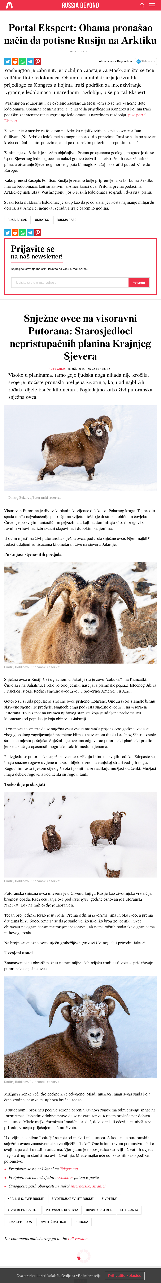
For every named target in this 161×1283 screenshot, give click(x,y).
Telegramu (69, 1169)
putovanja (129, 1210)
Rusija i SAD (67, 220)
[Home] (9, 5)
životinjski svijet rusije (73, 1199)
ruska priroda (20, 1222)
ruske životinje (99, 1210)
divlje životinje (53, 1222)
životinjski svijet (23, 1210)
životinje (109, 1199)
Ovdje (66, 1276)
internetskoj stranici (87, 1186)
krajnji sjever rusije (26, 1199)
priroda (81, 1222)
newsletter (64, 1178)
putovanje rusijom (62, 1210)
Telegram (148, 61)
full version (77, 1239)
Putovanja (57, 368)
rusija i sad (17, 220)
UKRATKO (42, 220)
